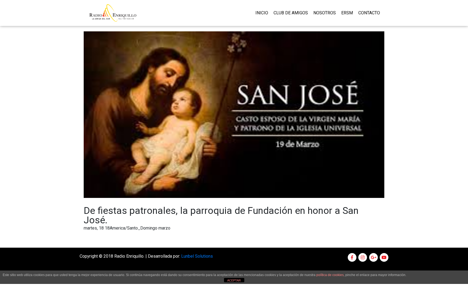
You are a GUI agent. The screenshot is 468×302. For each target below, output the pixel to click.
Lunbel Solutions (197, 256)
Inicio (261, 12)
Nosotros (324, 12)
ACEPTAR (234, 280)
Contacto (369, 12)
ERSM (347, 12)
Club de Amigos (291, 12)
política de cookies (330, 275)
